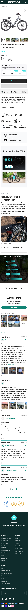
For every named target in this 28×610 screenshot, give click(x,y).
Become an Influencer (6, 573)
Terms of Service (5, 584)
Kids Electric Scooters (4, 547)
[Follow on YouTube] (10, 599)
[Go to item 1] (3, 40)
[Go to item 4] (17, 40)
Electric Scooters (6, 538)
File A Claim (18, 554)
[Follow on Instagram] (6, 599)
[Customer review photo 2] (12, 405)
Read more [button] (11, 365)
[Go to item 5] (22, 40)
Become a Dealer (5, 571)
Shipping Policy (19, 548)
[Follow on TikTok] (13, 599)
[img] (5, 337)
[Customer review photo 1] (4, 405)
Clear (22, 6)
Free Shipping (6, 92)
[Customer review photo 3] (20, 405)
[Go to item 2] (8, 40)
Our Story (4, 568)
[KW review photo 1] (4, 370)
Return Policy (19, 546)
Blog (2, 578)
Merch (3, 561)
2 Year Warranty (15, 92)
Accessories (4, 558)
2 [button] (12, 489)
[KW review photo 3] (20, 370)
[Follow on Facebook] (2, 599)
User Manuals (19, 551)
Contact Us (18, 541)
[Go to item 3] (13, 40)
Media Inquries (5, 576)
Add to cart (14, 81)
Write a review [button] (14, 307)
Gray (4, 58)
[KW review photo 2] (12, 370)
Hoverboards (4, 543)
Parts (2, 555)
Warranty (18, 543)
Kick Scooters (5, 553)
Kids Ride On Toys (5, 550)
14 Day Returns (24, 92)
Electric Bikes (4, 541)
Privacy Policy (5, 581)
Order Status (18, 538)
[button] (5, 47)
